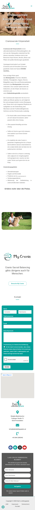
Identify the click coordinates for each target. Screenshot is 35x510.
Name (5, 309)
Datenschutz (25, 504)
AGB (7, 504)
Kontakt (17, 506)
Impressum (15, 504)
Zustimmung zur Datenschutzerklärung (16, 344)
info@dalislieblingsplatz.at (17, 429)
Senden (7, 367)
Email (5, 323)
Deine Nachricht (8, 331)
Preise (27, 189)
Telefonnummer (8, 316)
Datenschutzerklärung (19, 493)
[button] (3, 507)
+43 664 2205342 (17, 437)
